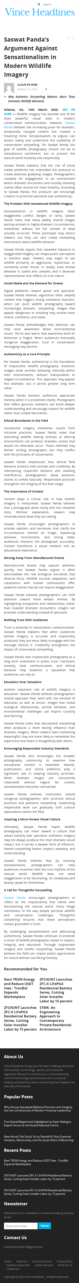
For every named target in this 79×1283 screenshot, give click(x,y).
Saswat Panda (15, 898)
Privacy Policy (65, 1261)
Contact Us (12, 1269)
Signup (44, 1225)
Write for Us (65, 1265)
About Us (21, 1261)
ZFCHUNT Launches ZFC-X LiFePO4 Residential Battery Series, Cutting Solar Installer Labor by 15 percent (38, 1177)
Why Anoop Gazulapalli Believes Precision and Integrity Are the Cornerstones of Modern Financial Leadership (38, 1108)
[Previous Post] (68, 37)
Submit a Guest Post (18, 1265)
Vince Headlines (34, 1277)
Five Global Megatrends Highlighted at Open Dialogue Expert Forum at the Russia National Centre (37, 1123)
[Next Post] (73, 37)
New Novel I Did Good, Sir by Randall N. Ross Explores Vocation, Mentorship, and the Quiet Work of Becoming (38, 1138)
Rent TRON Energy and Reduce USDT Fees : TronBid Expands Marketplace (36, 1162)
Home (7, 1261)
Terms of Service (42, 1261)
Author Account (44, 1265)
